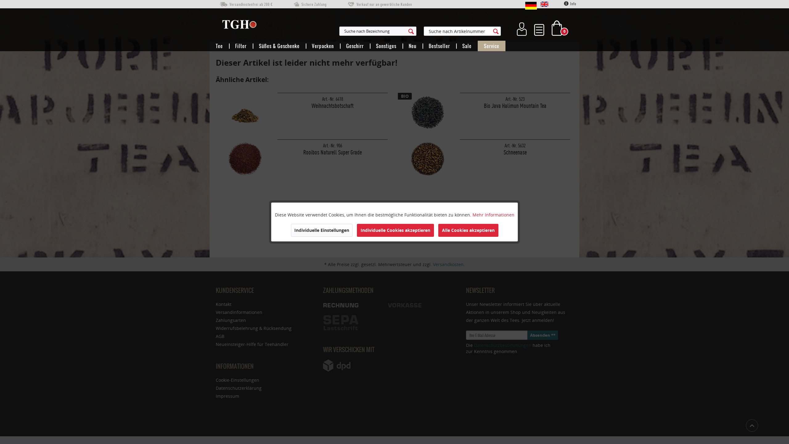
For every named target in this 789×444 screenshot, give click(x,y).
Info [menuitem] (572, 4)
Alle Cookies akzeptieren (468, 230)
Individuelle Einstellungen (321, 230)
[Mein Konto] (522, 28)
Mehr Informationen (493, 215)
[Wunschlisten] (539, 28)
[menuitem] (408, 31)
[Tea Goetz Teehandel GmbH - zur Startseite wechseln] (239, 26)
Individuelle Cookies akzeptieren (395, 230)
